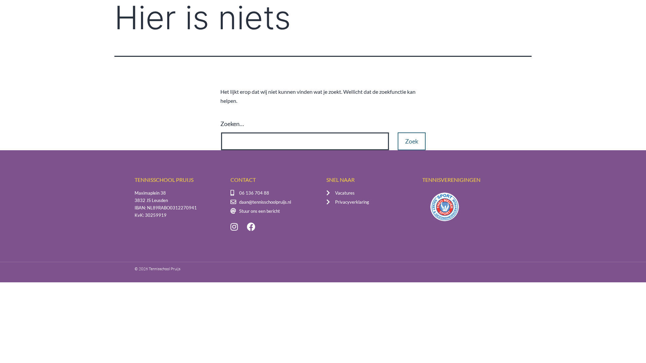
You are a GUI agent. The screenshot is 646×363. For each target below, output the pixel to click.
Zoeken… (232, 123)
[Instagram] (234, 226)
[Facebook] (251, 226)
